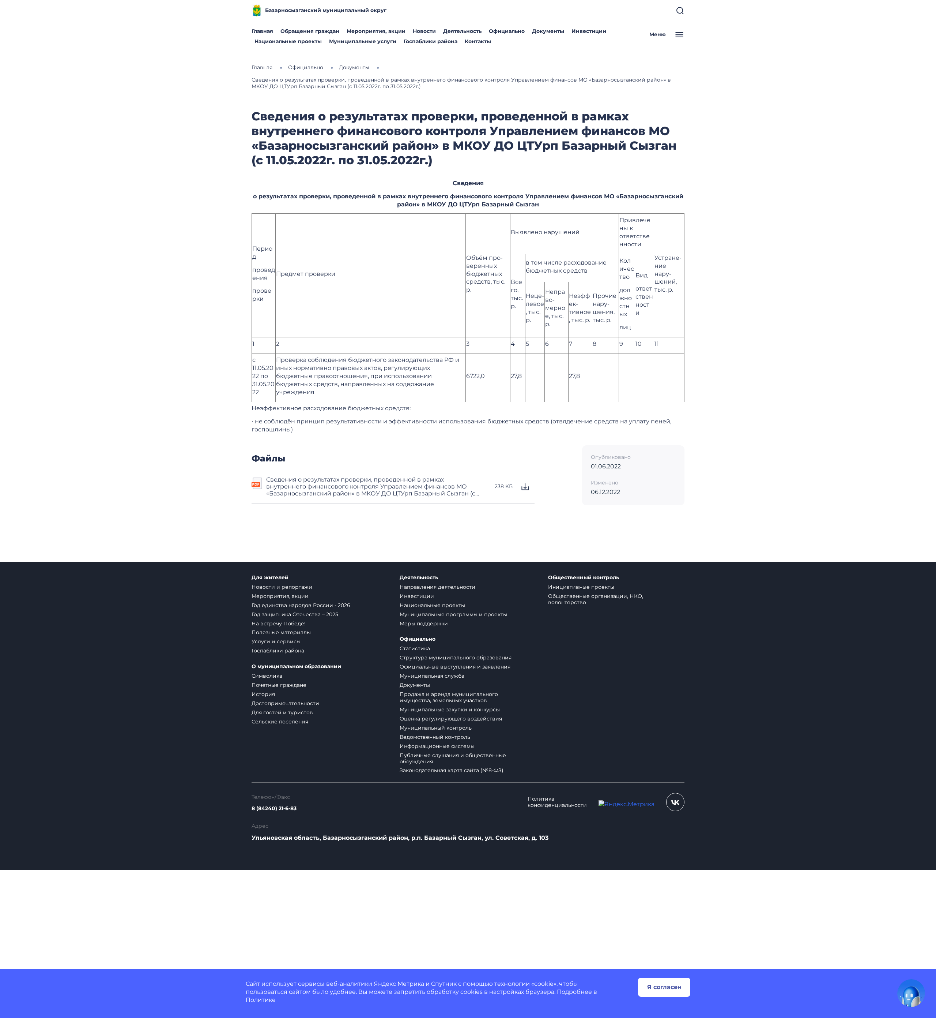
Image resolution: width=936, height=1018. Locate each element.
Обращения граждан (309, 31)
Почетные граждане (279, 685)
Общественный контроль (583, 578)
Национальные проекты (288, 41)
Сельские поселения (280, 721)
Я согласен (664, 987)
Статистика (415, 648)
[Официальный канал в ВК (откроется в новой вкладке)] (675, 802)
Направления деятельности (437, 587)
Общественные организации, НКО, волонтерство (595, 599)
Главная (262, 31)
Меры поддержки (424, 623)
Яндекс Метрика (399, 983)
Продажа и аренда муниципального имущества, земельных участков (449, 697)
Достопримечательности (285, 703)
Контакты (478, 41)
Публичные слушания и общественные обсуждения (453, 758)
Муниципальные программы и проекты (453, 614)
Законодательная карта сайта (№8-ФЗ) (451, 770)
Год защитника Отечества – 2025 (295, 614)
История (263, 694)
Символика (267, 676)
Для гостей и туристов (282, 712)
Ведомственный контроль (435, 737)
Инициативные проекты (581, 587)
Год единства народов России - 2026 (301, 605)
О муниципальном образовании (296, 666)
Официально (507, 31)
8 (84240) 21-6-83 (274, 808)
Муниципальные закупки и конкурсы (450, 709)
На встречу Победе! (279, 623)
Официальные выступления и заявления (455, 666)
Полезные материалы (281, 632)
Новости (424, 31)
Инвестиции (588, 31)
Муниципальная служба (432, 676)
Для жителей (270, 578)
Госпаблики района (430, 41)
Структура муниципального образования (456, 657)
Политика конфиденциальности (557, 802)
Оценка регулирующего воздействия (451, 718)
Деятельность (462, 31)
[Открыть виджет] (911, 993)
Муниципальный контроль (436, 728)
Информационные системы (437, 746)
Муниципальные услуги (362, 41)
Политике (261, 999)
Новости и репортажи (282, 587)
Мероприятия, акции (376, 31)
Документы (548, 31)
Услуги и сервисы (276, 641)
